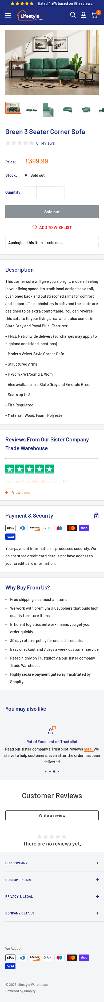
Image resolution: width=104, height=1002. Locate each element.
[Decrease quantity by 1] (30, 192)
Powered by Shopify (20, 991)
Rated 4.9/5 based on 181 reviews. (65, 3)
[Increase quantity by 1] (59, 192)
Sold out (52, 211)
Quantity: (13, 192)
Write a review (52, 815)
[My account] (83, 15)
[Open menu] (8, 15)
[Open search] (73, 15)
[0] (94, 15)
